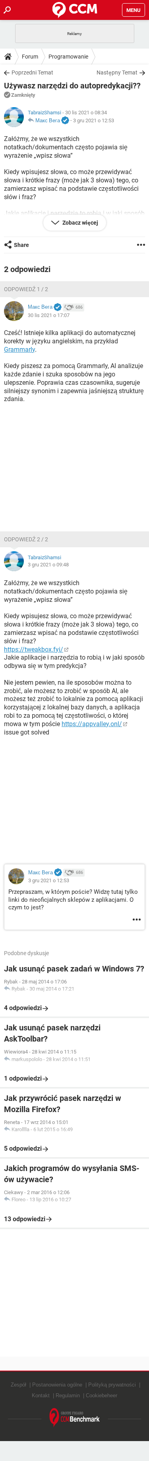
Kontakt (41, 1395)
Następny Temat (117, 72)
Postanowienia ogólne (57, 1385)
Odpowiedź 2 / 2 (26, 539)
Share (21, 245)
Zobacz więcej (79, 222)
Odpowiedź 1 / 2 (26, 289)
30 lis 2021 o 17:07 (49, 315)
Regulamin (68, 1395)
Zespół (18, 1385)
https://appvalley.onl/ (92, 724)
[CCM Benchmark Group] (74, 1418)
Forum (30, 56)
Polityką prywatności (112, 1385)
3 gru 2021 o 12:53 (93, 120)
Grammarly (19, 349)
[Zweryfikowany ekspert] (65, 120)
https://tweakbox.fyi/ (33, 649)
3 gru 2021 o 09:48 (48, 565)
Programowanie (68, 56)
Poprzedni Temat (32, 72)
